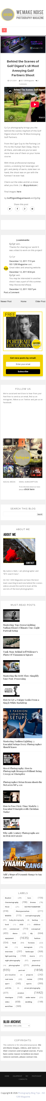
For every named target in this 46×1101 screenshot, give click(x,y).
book (7, 925)
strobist (21, 993)
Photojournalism (22, 911)
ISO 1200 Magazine (18, 264)
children (37, 925)
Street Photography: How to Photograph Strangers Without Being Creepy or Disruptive (22, 771)
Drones (33, 902)
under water (31, 997)
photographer (14, 965)
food (14, 943)
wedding (28, 1002)
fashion (37, 938)
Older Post (40, 301)
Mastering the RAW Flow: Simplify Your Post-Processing (21, 677)
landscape (29, 952)
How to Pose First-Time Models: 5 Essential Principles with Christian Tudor (21, 809)
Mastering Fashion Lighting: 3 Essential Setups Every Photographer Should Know (22, 744)
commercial (14, 929)
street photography (32, 988)
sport (7, 984)
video (7, 1002)
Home (23, 301)
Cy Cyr (12, 244)
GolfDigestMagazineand (18, 198)
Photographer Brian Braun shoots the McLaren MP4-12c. (22, 783)
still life (8, 988)
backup (35, 920)
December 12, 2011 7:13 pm (22, 261)
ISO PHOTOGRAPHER (32, 907)
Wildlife (8, 916)
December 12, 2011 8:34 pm (22, 272)
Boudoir (8, 898)
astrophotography (32, 916)
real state (9, 979)
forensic (31, 943)
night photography (12, 960)
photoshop (36, 965)
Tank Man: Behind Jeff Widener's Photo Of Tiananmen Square (20, 653)
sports (29, 984)
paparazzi (36, 960)
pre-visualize (10, 975)
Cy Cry (37, 198)
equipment (9, 938)
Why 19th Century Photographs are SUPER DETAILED (21, 834)
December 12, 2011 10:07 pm (22, 289)
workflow (9, 1006)
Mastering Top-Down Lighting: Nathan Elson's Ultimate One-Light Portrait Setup (21, 627)
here (19, 191)
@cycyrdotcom (30, 185)
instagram (28, 947)
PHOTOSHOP (36, 1076)
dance (15, 933)
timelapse (9, 997)
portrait (22, 970)
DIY (27, 1076)
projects (29, 975)
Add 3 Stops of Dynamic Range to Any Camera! (22, 876)
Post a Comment (11, 292)
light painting (10, 956)
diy (31, 933)
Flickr (7, 907)
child (21, 925)
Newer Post (6, 301)
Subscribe (23, 371)
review (29, 979)
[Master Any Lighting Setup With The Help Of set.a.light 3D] (23, 44)
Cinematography (11, 902)
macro (32, 956)
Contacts (23, 1079)
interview (9, 952)
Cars (29, 898)
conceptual (35, 929)
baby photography (16, 920)
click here (29, 489)
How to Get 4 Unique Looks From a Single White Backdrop (21, 701)
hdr (6, 947)
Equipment (17, 1076)
